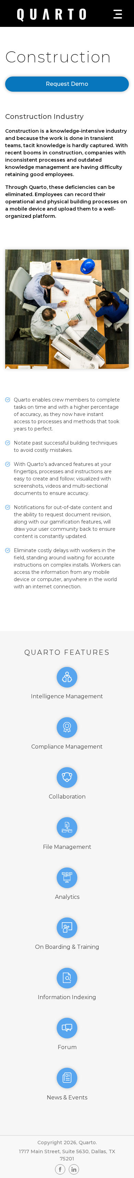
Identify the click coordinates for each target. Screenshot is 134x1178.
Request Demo (67, 84)
